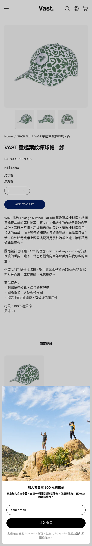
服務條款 (44, 537)
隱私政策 (73, 533)
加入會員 (46, 523)
